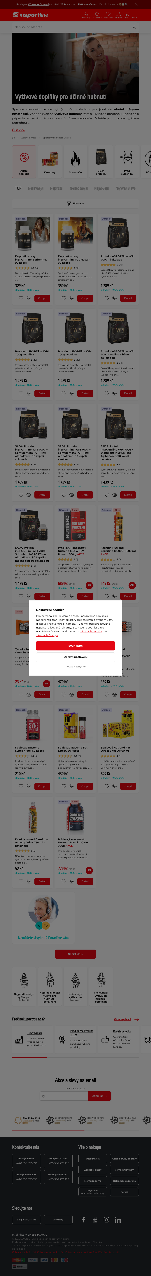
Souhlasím (76, 645)
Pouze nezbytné (76, 666)
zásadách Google (47, 635)
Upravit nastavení (75, 657)
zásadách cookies (91, 631)
